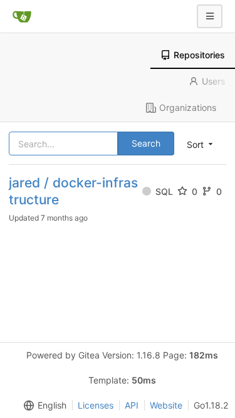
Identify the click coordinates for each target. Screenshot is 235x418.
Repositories (199, 55)
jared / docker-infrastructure (73, 191)
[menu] (42, 405)
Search (146, 143)
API (131, 405)
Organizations (187, 107)
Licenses (95, 405)
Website (166, 405)
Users (213, 81)
